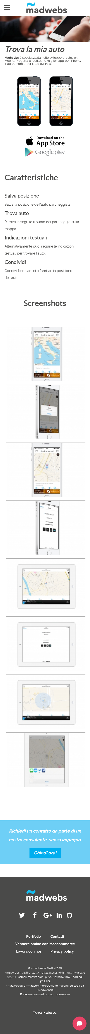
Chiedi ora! (45, 852)
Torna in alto (43, 1013)
